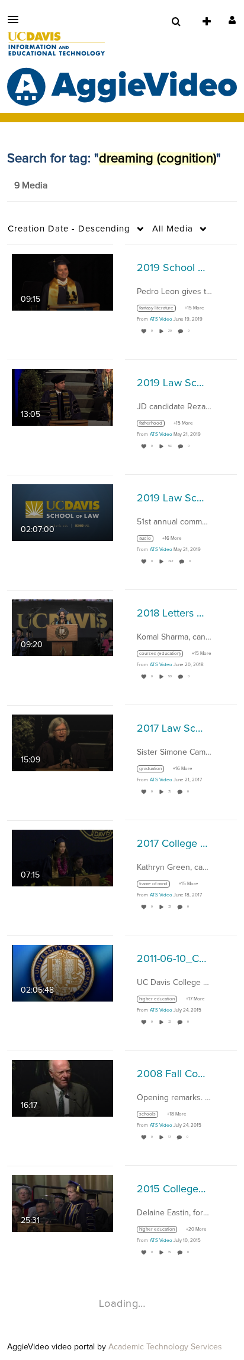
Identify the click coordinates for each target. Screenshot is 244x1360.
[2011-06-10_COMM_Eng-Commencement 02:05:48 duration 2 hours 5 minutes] (62, 972)
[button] (16, 19)
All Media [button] (172, 228)
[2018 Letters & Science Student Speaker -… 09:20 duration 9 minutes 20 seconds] (62, 627)
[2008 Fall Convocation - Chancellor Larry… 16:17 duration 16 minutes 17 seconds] (62, 1088)
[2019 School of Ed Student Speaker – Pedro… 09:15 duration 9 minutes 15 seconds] (62, 282)
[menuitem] (175, 21)
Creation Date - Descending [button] (69, 228)
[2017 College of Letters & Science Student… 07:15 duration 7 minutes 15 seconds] (62, 857)
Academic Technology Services (165, 1347)
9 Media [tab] (30, 185)
